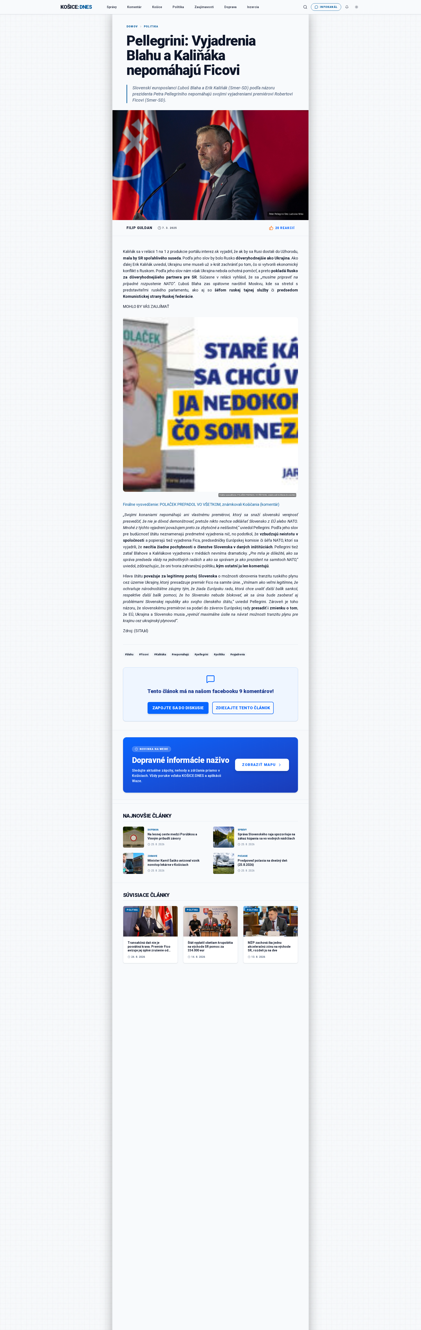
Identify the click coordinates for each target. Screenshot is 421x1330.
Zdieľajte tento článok (243, 708)
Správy (112, 7)
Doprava (230, 7)
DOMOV (132, 26)
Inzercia (253, 7)
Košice (157, 7)
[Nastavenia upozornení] (347, 7)
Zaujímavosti (204, 7)
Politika (178, 7)
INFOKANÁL (328, 7)
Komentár (134, 7)
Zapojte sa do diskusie (178, 708)
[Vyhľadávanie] (305, 7)
